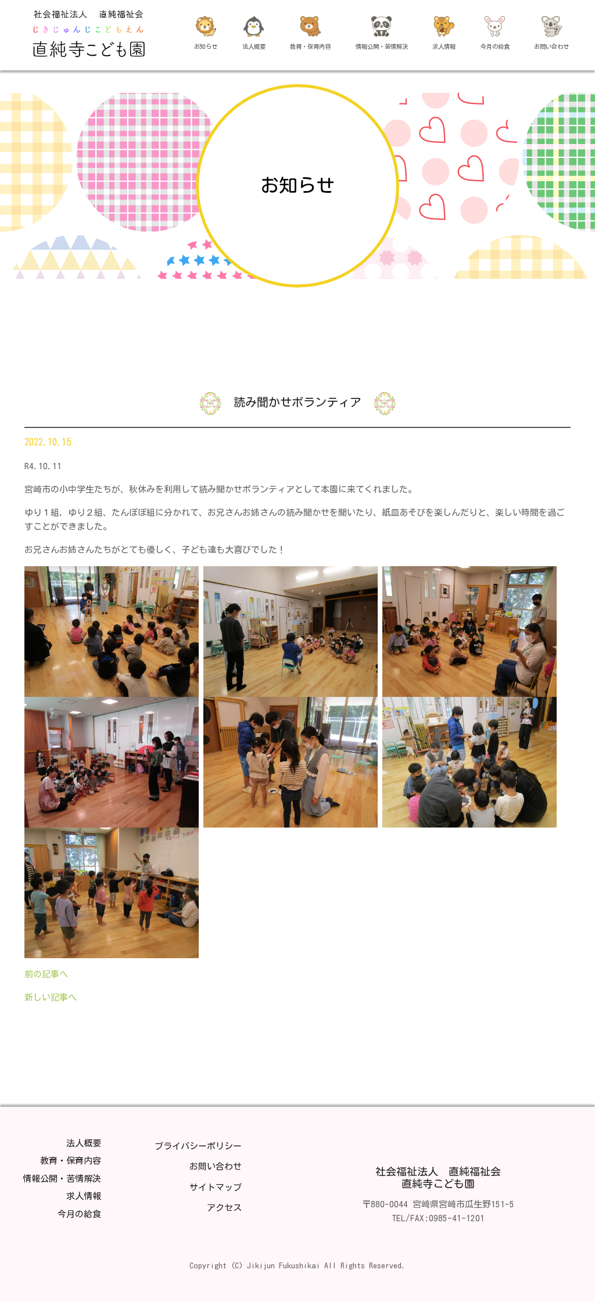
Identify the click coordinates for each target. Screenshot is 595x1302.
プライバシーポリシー (198, 1146)
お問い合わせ (551, 46)
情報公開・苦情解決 (382, 46)
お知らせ (205, 46)
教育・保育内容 (310, 46)
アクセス (224, 1207)
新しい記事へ (50, 997)
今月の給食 (495, 46)
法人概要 (254, 46)
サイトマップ (215, 1187)
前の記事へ (46, 974)
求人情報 (444, 46)
